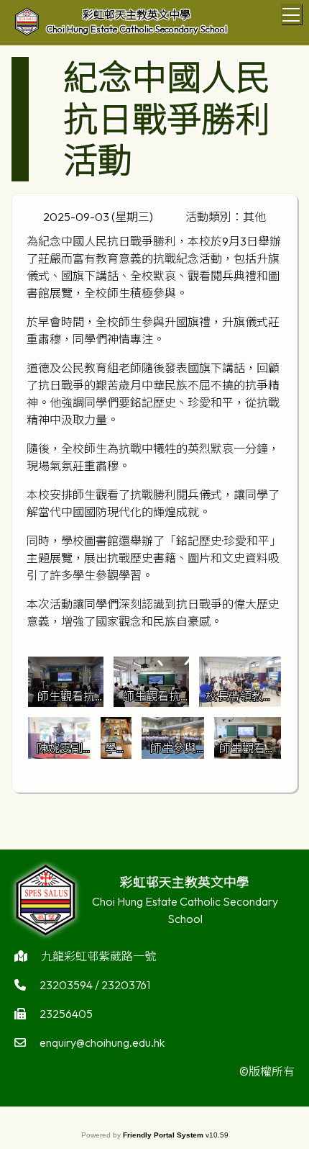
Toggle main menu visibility (291, 14)
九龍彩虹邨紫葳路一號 (98, 956)
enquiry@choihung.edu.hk (102, 1042)
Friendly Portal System (164, 1135)
